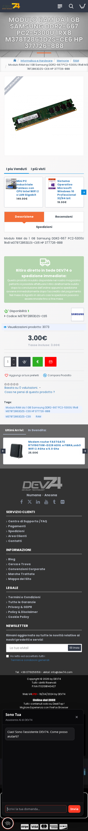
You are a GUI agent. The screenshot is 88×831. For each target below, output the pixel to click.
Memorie (63, 61)
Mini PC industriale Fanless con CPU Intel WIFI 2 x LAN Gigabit (27, 188)
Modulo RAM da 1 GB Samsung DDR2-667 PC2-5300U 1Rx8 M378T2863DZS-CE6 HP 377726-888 (42, 409)
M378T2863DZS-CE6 (18, 416)
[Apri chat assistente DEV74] (8, 823)
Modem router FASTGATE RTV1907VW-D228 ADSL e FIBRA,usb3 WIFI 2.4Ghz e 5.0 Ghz (54, 445)
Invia (74, 809)
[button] (4, 192)
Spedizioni (44, 227)
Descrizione (24, 217)
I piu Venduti (16, 169)
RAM (76, 61)
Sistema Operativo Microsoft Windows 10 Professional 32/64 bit (66, 189)
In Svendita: (37, 430)
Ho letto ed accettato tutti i (29, 658)
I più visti (38, 169)
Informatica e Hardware (37, 61)
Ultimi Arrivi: (14, 430)
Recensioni (63, 217)
